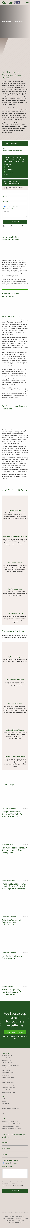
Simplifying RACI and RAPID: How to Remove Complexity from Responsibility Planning (14, 886)
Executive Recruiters (7, 1060)
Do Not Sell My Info (22, 1218)
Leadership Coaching (7, 1080)
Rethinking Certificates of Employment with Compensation (12, 922)
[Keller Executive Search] (11, 2)
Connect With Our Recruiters (15, 1032)
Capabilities (5, 1053)
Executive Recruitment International (11, 1123)
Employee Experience (7, 986)
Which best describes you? (10, 1160)
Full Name (5, 192)
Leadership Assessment (8, 1077)
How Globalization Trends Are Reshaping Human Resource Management (15, 850)
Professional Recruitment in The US (10, 1126)
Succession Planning (7, 1075)
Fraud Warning (10, 1220)
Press (3, 1113)
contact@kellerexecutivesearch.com (13, 150)
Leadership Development (8, 1082)
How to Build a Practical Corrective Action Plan (12, 957)
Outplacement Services (8, 1072)
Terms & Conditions (8, 1218)
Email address (6, 196)
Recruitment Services (7, 1055)
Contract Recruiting (7, 1058)
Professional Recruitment (8, 1063)
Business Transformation (8, 1090)
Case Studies (5, 1111)
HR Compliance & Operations (9, 808)
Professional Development (8, 1087)
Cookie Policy (9, 1217)
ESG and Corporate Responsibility (10, 1108)
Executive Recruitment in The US (10, 1121)
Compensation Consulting (8, 1092)
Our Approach (5, 1103)
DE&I (3, 1106)
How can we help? (8, 208)
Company (5, 201)
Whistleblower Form (15, 1222)
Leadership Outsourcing (8, 1085)
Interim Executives (6, 1067)
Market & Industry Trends (8, 844)
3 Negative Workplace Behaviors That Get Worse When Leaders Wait (13, 814)
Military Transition (6, 1070)
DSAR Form (21, 1220)
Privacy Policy (20, 1217)
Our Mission (5, 1098)
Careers (4, 1101)
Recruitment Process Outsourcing (10, 1065)
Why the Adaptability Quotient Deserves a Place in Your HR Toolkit (14, 992)
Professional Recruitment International (11, 1128)
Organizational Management (9, 880)
